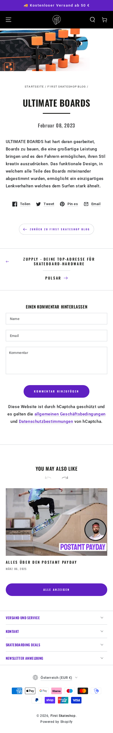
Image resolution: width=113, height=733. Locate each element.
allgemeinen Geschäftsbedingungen (70, 414)
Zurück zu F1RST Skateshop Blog (60, 229)
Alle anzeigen (56, 589)
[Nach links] (50, 478)
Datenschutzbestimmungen (46, 421)
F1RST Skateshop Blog (66, 86)
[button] (92, 19)
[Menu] (8, 19)
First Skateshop (63, 716)
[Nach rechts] (62, 478)
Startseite (34, 86)
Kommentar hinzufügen (56, 391)
